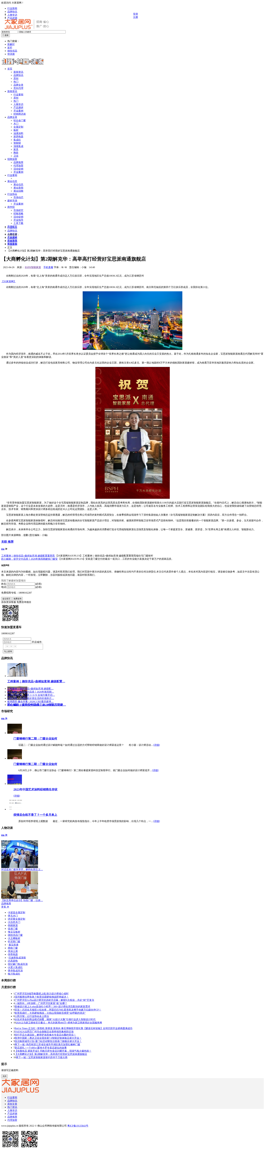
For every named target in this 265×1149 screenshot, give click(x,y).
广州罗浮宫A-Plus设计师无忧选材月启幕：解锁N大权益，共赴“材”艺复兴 (54, 1000)
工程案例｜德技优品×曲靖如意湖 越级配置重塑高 (28, 555)
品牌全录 (18, 85)
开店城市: (37, 642)
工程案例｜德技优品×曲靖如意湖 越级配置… (36, 681)
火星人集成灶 (15, 967)
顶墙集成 (18, 146)
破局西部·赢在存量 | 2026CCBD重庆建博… (30, 701)
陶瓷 (15, 152)
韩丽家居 (13, 925)
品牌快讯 (12, 11)
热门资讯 (12, 1107)
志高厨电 (13, 961)
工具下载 (18, 223)
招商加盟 (12, 159)
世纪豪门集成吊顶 (18, 964)
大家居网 (12, 237)
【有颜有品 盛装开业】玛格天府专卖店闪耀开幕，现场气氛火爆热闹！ (53, 1051)
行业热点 (12, 227)
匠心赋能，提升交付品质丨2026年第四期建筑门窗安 (29, 559)
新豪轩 (11, 44)
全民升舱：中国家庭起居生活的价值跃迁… (30, 698)
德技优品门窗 (15, 935)
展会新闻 (18, 187)
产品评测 (12, 1113)
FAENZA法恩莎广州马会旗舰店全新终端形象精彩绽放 (44, 1031)
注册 (135, 17)
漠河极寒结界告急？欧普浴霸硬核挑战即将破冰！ (42, 997)
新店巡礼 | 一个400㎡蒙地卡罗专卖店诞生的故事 (41, 1047)
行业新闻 (12, 8)
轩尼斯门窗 (14, 941)
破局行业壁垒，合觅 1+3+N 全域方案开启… (31, 695)
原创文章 (12, 1104)
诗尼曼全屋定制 (16, 919)
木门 (15, 123)
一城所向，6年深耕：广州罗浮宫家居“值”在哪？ (41, 1003)
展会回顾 (18, 191)
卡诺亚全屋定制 (16, 912)
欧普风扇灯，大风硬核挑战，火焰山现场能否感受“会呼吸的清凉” (50, 1013)
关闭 (4, 1076)
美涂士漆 (13, 951)
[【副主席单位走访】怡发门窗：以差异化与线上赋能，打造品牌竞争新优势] (20, 885)
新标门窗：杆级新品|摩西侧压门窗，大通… (30, 704)
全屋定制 (18, 127)
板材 (15, 130)
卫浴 (15, 156)
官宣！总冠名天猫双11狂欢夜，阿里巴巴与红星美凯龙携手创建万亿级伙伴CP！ (58, 1009)
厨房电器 (18, 136)
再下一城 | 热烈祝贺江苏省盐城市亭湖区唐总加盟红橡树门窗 (47, 1044)
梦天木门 (13, 915)
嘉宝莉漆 (13, 944)
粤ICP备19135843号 (77, 1125)
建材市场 (12, 200)
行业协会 (12, 194)
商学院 (11, 207)
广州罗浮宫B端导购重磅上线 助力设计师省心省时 (42, 993)
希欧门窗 (13, 948)
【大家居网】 (8, 281)
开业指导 (18, 220)
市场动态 (18, 197)
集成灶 (17, 139)
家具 (15, 149)
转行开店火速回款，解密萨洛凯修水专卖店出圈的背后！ (45, 1034)
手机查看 (48, 267)
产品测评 (18, 107)
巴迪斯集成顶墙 (17, 957)
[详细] (156, 745)
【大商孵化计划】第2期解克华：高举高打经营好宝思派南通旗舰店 (51, 1054)
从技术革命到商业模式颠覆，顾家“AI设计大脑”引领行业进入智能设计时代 (55, 1019)
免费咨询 (17, 599)
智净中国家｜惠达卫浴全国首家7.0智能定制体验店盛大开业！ (48, 1038)
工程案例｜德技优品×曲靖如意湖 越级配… (30, 688)
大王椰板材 (14, 938)
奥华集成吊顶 (15, 970)
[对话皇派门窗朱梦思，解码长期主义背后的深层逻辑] (20, 854)
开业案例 (18, 110)
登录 (135, 14)
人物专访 (12, 15)
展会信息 (12, 181)
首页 (9, 68)
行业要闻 (18, 94)
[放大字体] (62, 267)
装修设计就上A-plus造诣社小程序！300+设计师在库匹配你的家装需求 (52, 1006)
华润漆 (11, 54)
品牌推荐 (18, 162)
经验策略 (18, 213)
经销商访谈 (19, 114)
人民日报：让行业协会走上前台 (32, 1016)
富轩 (9, 47)
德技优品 (12, 50)
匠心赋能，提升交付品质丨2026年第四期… (30, 692)
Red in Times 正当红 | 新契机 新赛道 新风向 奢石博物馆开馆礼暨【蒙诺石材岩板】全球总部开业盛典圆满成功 (73, 1028)
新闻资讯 (18, 72)
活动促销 (18, 168)
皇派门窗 (13, 928)
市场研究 (18, 210)
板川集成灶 (14, 973)
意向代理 (18, 88)
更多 (3, 549)
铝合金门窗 (19, 120)
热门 (15, 81)
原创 (15, 78)
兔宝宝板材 (14, 932)
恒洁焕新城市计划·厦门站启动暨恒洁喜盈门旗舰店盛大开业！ (48, 1041)
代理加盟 (18, 165)
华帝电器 (13, 954)
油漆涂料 (18, 133)
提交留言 (6, 599)
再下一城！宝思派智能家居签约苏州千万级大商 (41, 1057)
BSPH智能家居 (33, 267)
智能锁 (17, 143)
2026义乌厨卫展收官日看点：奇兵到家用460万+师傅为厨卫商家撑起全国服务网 (59, 1022)
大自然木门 (14, 922)
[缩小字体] (66, 267)
